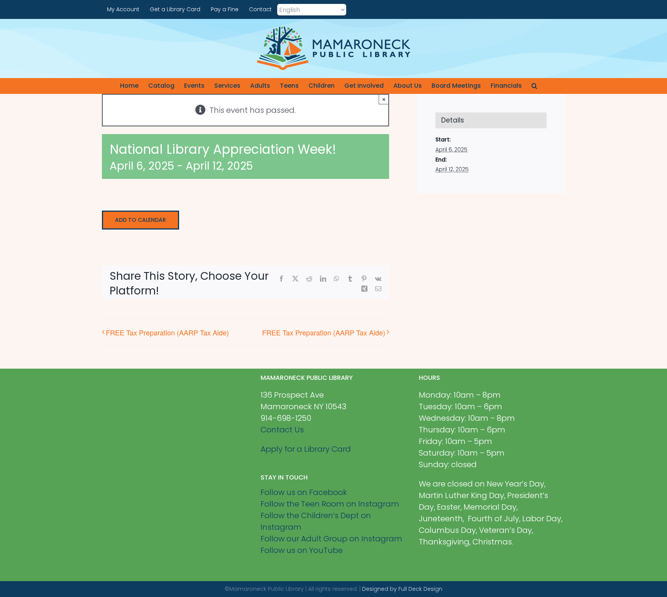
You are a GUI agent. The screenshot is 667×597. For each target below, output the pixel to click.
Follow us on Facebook (304, 492)
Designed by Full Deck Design (402, 589)
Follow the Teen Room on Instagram (330, 503)
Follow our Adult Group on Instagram (331, 538)
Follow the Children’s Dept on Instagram (316, 521)
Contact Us (282, 429)
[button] (534, 86)
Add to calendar (140, 220)
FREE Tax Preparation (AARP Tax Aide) (167, 332)
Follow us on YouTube (302, 550)
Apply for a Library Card (306, 449)
